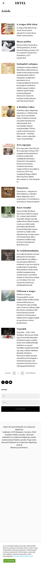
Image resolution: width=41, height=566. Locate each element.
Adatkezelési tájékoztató (23, 556)
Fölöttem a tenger (26, 291)
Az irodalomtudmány (28, 250)
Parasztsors (22, 188)
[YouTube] (10, 382)
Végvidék (21, 329)
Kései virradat (24, 207)
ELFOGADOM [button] (9, 561)
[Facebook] (3, 382)
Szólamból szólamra (27, 64)
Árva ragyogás (24, 145)
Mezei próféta (24, 41)
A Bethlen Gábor (26, 107)
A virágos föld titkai (27, 24)
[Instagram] (6, 382)
